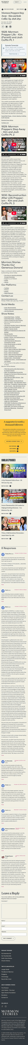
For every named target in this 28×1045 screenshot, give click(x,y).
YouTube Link (5, 123)
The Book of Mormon (7, 972)
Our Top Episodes (6, 956)
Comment (4, 901)
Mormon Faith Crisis (7, 1025)
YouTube (6, 288)
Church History (5, 960)
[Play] (3, 75)
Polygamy (4, 974)
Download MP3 (5, 77)
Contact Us (4, 997)
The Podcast (4, 988)
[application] (14, 75)
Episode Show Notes (7, 120)
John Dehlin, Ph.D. (8, 1029)
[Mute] (20, 75)
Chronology (4, 976)
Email (3, 926)
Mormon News (20, 1025)
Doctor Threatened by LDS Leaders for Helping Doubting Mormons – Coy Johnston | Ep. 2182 (12, 508)
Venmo (6, 282)
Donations (4, 995)
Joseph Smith (5, 969)
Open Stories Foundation (8, 992)
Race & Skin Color (6, 979)
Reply (2, 584)
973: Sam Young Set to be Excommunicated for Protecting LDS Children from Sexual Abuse (14, 396)
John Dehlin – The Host (8, 990)
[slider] (24, 75)
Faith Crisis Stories (6, 958)
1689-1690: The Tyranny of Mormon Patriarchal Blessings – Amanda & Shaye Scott (14, 408)
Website (3, 931)
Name (3, 920)
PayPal (6, 280)
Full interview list (6, 953)
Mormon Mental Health (18, 1024)
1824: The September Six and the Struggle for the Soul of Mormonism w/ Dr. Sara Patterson (15, 374)
